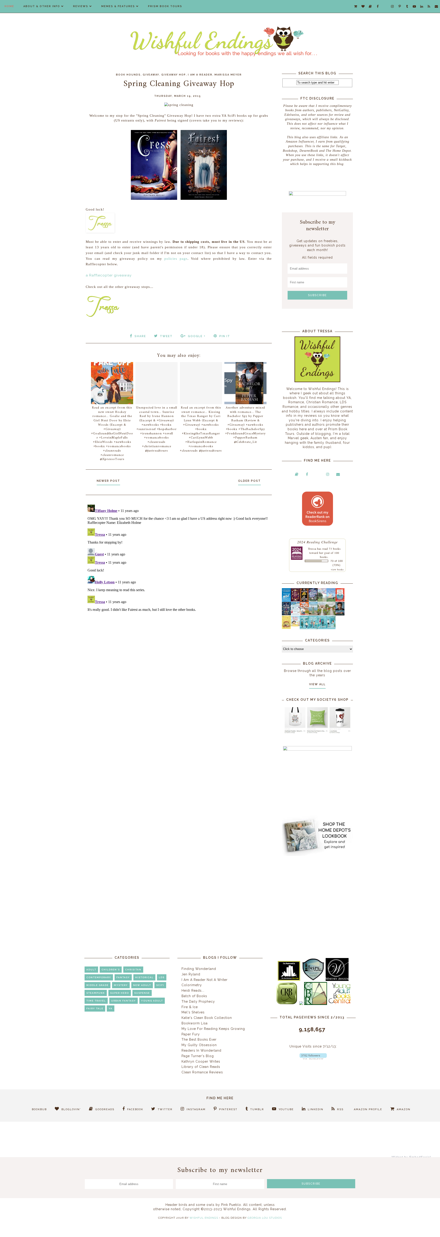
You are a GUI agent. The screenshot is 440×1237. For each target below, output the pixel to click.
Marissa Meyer (228, 74)
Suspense (142, 993)
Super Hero (119, 993)
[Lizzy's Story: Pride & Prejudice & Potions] (295, 600)
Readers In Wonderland (201, 1050)
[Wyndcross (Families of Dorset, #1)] (322, 614)
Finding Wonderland (199, 969)
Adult (91, 969)
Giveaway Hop (173, 74)
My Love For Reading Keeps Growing (213, 1029)
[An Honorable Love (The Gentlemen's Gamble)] (322, 600)
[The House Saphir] (286, 614)
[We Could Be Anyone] (304, 600)
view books (337, 569)
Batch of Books (194, 996)
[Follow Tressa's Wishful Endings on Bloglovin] (313, 1058)
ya (111, 1008)
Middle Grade (97, 985)
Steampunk (95, 993)
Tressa (312, 548)
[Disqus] (179, 560)
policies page (175, 258)
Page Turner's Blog (198, 1056)
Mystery (121, 985)
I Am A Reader (200, 74)
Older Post (249, 480)
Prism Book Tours (165, 6)
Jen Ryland (191, 974)
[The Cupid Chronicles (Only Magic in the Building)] (331, 628)
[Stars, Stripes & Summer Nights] (313, 600)
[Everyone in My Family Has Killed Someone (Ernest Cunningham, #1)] (340, 600)
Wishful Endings (204, 1217)
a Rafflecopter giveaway (109, 275)
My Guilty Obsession (199, 1045)
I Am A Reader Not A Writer (205, 980)
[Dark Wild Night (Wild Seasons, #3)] (286, 601)
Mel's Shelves (193, 1012)
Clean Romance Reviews (202, 1072)
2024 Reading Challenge (317, 541)
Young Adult (152, 1000)
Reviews (80, 6)
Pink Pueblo (231, 1205)
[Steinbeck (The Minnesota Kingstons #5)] (340, 614)
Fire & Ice (190, 1007)
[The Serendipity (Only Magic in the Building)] (322, 628)
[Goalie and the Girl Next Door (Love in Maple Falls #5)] (304, 614)
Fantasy (123, 977)
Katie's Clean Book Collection (207, 1018)
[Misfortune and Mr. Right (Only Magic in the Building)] (304, 628)
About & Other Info (41, 6)
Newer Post (108, 480)
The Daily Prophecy (198, 1001)
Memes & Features (118, 6)
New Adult (142, 985)
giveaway (151, 74)
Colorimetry (192, 985)
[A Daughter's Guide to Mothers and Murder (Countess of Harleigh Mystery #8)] (286, 628)
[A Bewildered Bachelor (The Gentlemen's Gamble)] (331, 600)
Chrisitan (133, 969)
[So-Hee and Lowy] (295, 625)
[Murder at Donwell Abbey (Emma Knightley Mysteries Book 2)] (295, 614)
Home (9, 6)
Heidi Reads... (193, 990)
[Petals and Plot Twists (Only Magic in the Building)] (313, 628)
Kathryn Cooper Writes (201, 1061)
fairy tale (94, 1008)
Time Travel (96, 1000)
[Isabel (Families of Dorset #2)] (331, 614)
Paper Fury (191, 1034)
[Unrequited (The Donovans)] (313, 614)
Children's (111, 969)
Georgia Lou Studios (265, 1217)
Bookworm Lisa (195, 1023)
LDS (162, 977)
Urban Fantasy (123, 1000)
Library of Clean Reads (201, 1067)
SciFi (160, 985)
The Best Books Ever (199, 1039)
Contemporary (98, 977)
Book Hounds (128, 74)
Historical (144, 977)
